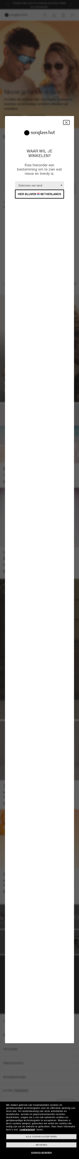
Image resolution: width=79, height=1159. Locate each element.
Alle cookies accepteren (41, 1137)
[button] (66, 122)
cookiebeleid (27, 1129)
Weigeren (41, 1145)
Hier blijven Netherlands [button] (39, 194)
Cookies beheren (41, 1153)
